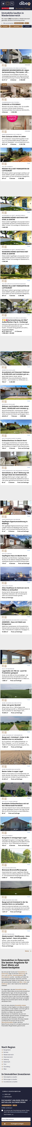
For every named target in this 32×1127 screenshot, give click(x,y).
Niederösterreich (9, 1054)
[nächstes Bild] (30, 56)
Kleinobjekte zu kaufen (10, 1077)
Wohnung (22, 973)
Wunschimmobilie (7, 1022)
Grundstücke (6, 977)
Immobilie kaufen (21, 989)
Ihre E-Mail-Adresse (5, 1116)
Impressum (8, 1097)
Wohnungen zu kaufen (10, 1079)
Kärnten (6, 1052)
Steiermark (7, 1062)
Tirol (5, 1064)
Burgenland (7, 1050)
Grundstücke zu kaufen (10, 1082)
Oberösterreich (8, 1057)
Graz (24, 982)
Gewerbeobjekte (18, 975)
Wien (5, 1069)
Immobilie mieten (20, 1005)
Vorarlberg (7, 1066)
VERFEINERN (27, 26)
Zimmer (9, 975)
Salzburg (6, 1059)
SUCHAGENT (5, 26)
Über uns (7, 1094)
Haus (3, 975)
